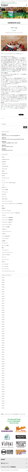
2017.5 (3, 305)
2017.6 (3, 303)
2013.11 (3, 389)
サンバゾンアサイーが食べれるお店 (8, 182)
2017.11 (3, 294)
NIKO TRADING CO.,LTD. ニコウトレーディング (14, 5)
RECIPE (3, 175)
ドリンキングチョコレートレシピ (8, 271)
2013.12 (3, 387)
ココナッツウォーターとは (7, 201)
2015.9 (3, 340)
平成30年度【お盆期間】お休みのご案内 (9, 142)
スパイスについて (5, 250)
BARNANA (4, 161)
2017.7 (3, 300)
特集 (3, 247)
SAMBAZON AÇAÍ (9, 32)
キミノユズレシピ (5, 268)
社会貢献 (3, 240)
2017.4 (3, 307)
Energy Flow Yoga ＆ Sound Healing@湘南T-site (11, 135)
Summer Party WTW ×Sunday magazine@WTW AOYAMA (13, 139)
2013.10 (3, 391)
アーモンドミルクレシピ (6, 231)
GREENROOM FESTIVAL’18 (7, 150)
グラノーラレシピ (5, 259)
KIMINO (3, 261)
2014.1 (3, 384)
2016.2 (3, 328)
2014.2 (3, 382)
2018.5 (3, 282)
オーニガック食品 (5, 245)
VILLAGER (4, 194)
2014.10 (3, 363)
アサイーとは (4, 168)
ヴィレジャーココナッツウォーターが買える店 (11, 212)
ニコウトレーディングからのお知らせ (11, 414)
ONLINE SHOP (4, 3)
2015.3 (3, 354)
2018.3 (3, 284)
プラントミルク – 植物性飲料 (7, 217)
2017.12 (3, 291)
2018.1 (3, 289)
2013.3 (3, 407)
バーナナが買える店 (5, 236)
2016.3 (3, 326)
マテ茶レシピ (4, 229)
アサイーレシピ (5, 191)
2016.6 (3, 319)
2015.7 (3, 345)
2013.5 (3, 403)
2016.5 (3, 321)
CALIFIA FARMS (5, 166)
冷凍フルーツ (4, 187)
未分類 (3, 171)
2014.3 (3, 380)
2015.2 (3, 356)
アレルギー (4, 215)
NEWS (3, 157)
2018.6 (3, 280)
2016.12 (3, 310)
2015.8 (3, 342)
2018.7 (3, 277)
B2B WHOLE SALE (11, 3)
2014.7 (3, 370)
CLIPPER (3, 233)
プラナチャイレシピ (5, 177)
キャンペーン (4, 196)
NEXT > (25, 118)
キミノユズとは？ (5, 264)
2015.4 (3, 352)
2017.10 (3, 296)
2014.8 (3, 368)
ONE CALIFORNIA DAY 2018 (7, 146)
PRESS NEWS (5, 198)
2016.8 (3, 314)
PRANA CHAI (4, 173)
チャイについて (5, 243)
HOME (2, 414)
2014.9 (3, 366)
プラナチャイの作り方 (6, 254)
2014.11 (3, 361)
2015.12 (3, 333)
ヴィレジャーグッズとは (6, 224)
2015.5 (3, 349)
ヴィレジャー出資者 (5, 226)
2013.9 (3, 393)
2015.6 (3, 347)
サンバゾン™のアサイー (7, 71)
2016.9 (3, 312)
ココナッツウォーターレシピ (7, 252)
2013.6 (3, 401)
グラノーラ (4, 257)
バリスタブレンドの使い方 (7, 222)
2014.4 (3, 377)
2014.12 (3, 359)
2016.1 (3, 331)
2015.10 (3, 338)
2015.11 (3, 335)
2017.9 (3, 298)
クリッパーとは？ (5, 238)
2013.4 (3, 405)
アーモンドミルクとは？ (6, 210)
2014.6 (3, 373)
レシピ (3, 184)
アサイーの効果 (5, 189)
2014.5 (3, 375)
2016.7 (3, 317)
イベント (3, 180)
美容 (3, 205)
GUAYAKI (4, 164)
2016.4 (3, 324)
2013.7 (3, 398)
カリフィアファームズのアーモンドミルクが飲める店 (12, 203)
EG (16, 3)
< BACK (2, 118)
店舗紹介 (3, 208)
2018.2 (3, 287)
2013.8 (3, 396)
